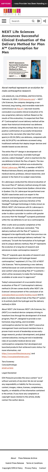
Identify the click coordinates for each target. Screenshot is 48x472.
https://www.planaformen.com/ (15, 356)
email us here (7, 368)
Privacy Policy (31, 468)
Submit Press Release (15, 463)
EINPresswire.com (26, 99)
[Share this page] (44, 21)
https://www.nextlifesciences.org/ (16, 353)
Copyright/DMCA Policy (12, 468)
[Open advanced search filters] (38, 21)
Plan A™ (20, 109)
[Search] (33, 21)
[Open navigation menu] (4, 21)
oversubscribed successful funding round (19, 295)
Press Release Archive (27, 458)
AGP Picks (5, 4)
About (13, 458)
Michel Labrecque (9, 167)
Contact (42, 468)
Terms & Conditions (34, 463)
